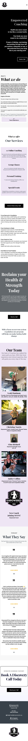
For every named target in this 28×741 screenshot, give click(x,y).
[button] (26, 5)
